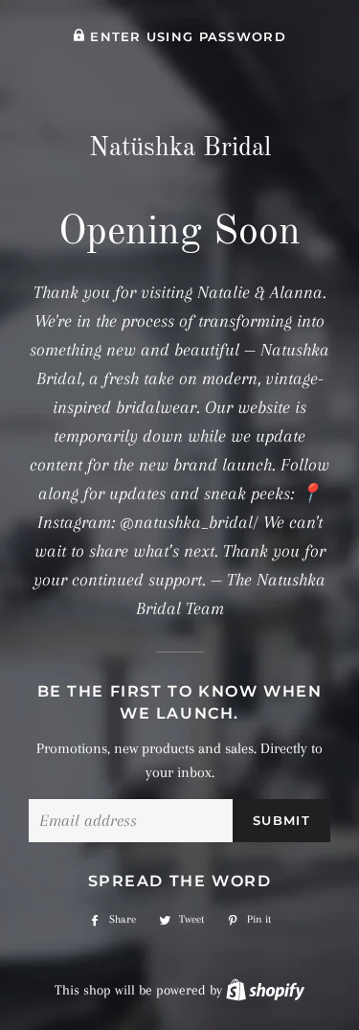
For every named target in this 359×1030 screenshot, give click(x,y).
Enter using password (185, 37)
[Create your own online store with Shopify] (265, 989)
